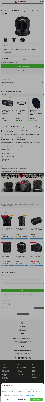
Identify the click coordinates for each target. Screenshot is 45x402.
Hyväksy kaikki (36, 399)
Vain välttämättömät (22, 399)
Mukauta (8, 399)
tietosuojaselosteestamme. (28, 395)
